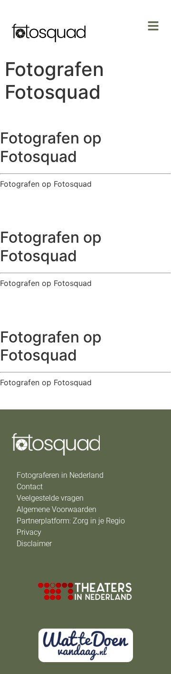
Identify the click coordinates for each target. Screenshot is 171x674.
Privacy (29, 532)
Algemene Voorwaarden (56, 509)
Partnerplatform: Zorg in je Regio (71, 520)
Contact (30, 486)
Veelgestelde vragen (50, 498)
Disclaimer (34, 543)
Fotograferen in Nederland (60, 475)
